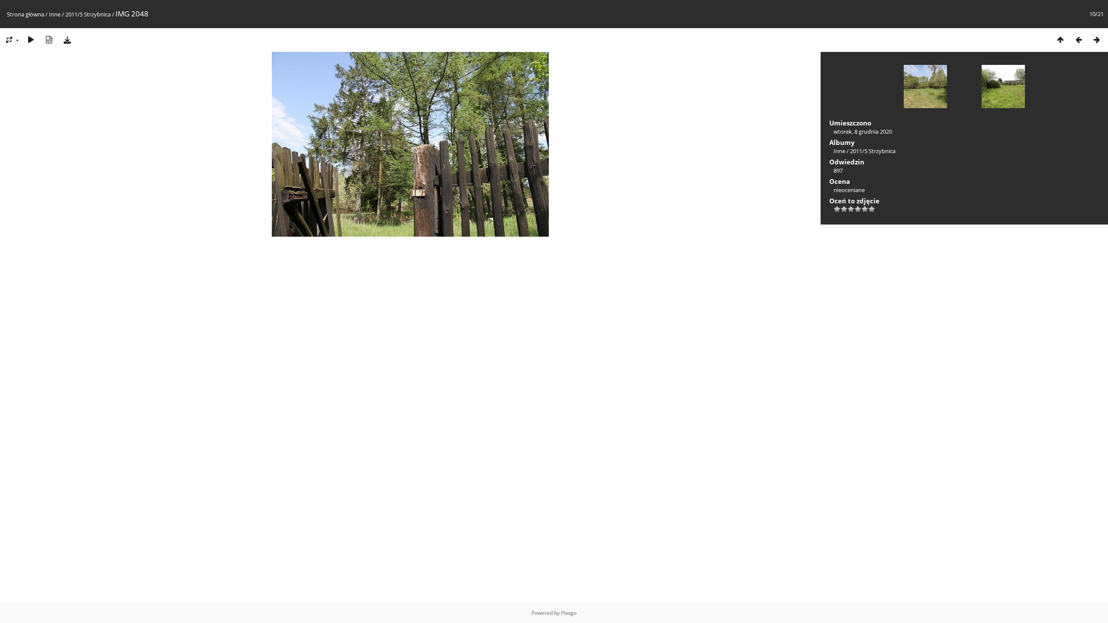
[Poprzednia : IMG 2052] (1078, 40)
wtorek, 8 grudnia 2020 (863, 131)
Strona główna (25, 14)
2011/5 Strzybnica (88, 14)
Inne (55, 14)
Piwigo (569, 613)
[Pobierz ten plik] (67, 40)
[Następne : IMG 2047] (1097, 40)
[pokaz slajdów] (31, 40)
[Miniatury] (1060, 40)
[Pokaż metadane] (49, 40)
